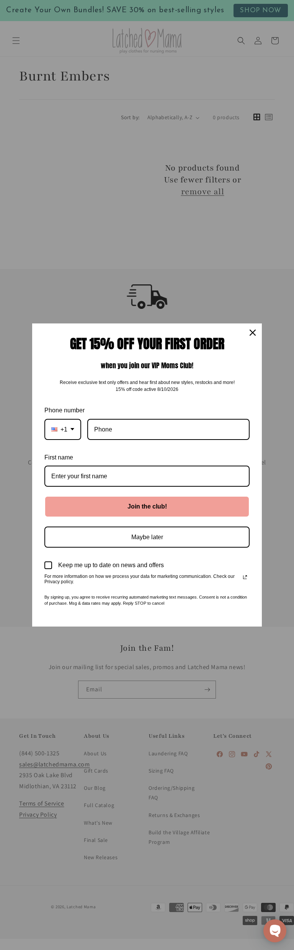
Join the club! (147, 506)
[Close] (252, 332)
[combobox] (62, 429)
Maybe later (147, 537)
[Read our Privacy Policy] (245, 577)
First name (58, 457)
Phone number (64, 410)
